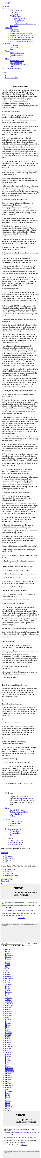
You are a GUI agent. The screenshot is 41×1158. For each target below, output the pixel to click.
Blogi (11, 49)
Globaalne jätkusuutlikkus (19, 65)
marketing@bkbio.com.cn (24, 799)
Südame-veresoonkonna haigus (25, 24)
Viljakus (17, 22)
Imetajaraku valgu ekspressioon (20, 39)
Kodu (7, 6)
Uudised (8, 43)
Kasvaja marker (19, 18)
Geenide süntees (15, 32)
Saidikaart (8, 871)
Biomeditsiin (14, 26)
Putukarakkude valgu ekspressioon (22, 37)
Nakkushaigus (19, 20)
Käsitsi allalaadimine (17, 53)
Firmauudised (14, 45)
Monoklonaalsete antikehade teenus (22, 41)
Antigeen (17, 14)
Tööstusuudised (15, 47)
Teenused (8, 28)
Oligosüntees (14, 30)
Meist (7, 59)
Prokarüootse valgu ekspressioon (21, 33)
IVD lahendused (15, 16)
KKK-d (12, 67)
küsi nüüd (4, 853)
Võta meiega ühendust (13, 68)
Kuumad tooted (10, 869)
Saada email (5, 881)
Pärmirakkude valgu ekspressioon (21, 35)
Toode (7, 8)
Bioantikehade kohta (17, 61)
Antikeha (17, 12)
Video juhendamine (16, 55)
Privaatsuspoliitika (11, 78)
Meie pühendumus (16, 63)
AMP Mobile (9, 873)
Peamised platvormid (17, 57)
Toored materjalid (16, 10)
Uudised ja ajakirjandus (13, 829)
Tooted (7, 819)
